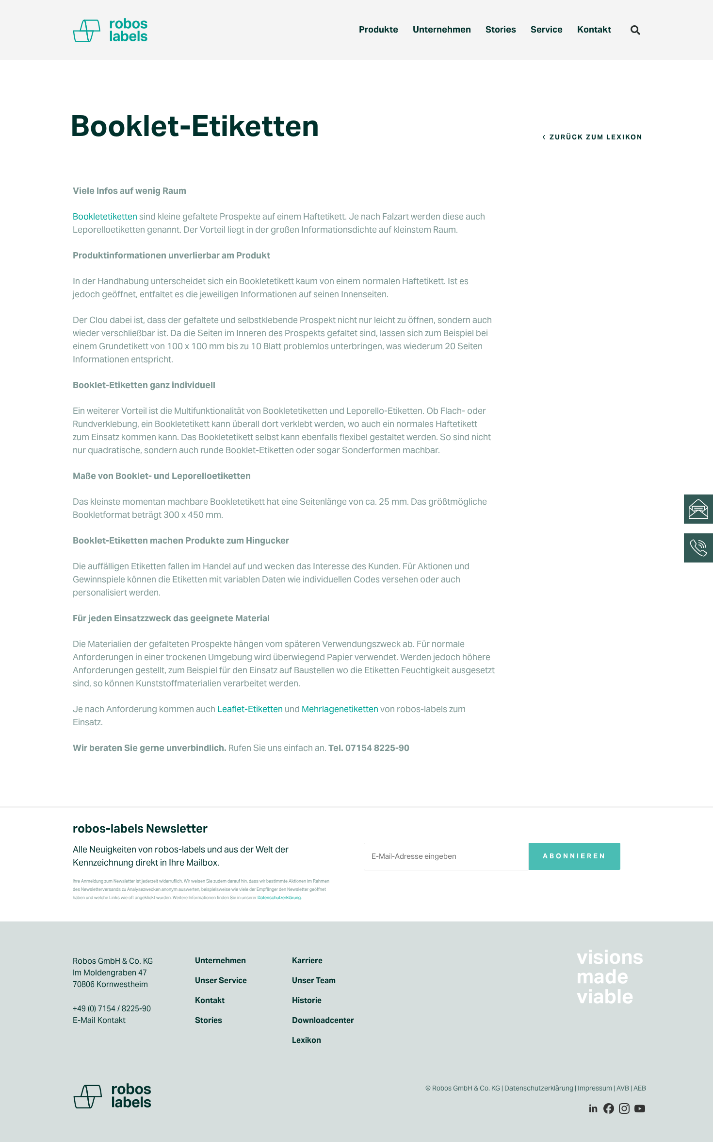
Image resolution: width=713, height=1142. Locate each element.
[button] (635, 30)
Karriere (307, 961)
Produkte (378, 29)
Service (547, 29)
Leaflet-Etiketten (250, 709)
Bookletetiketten (105, 216)
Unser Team (314, 981)
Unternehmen (442, 29)
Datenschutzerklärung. (280, 898)
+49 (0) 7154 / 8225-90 (112, 1009)
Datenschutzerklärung (538, 1088)
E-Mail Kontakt (99, 1020)
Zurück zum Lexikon (596, 137)
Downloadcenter (323, 1020)
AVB (622, 1088)
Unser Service (221, 981)
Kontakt (594, 29)
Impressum (595, 1088)
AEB (640, 1088)
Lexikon (306, 1040)
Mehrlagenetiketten (340, 709)
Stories (501, 29)
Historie (307, 1001)
